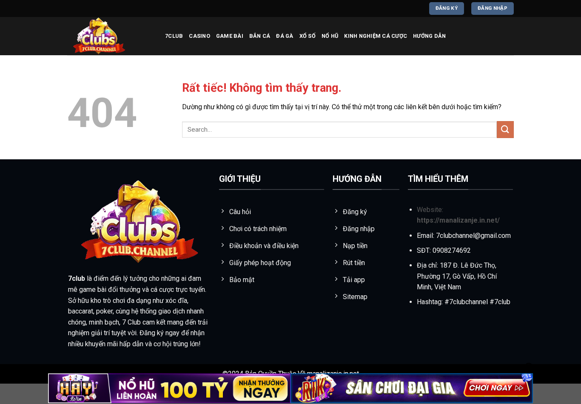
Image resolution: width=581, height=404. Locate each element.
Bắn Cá (260, 36)
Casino (199, 36)
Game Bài (229, 36)
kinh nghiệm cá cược (375, 36)
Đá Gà (284, 36)
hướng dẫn (429, 36)
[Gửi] (505, 129)
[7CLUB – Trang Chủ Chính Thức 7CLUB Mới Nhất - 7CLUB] (109, 36)
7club (174, 36)
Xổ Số (307, 36)
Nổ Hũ (330, 36)
